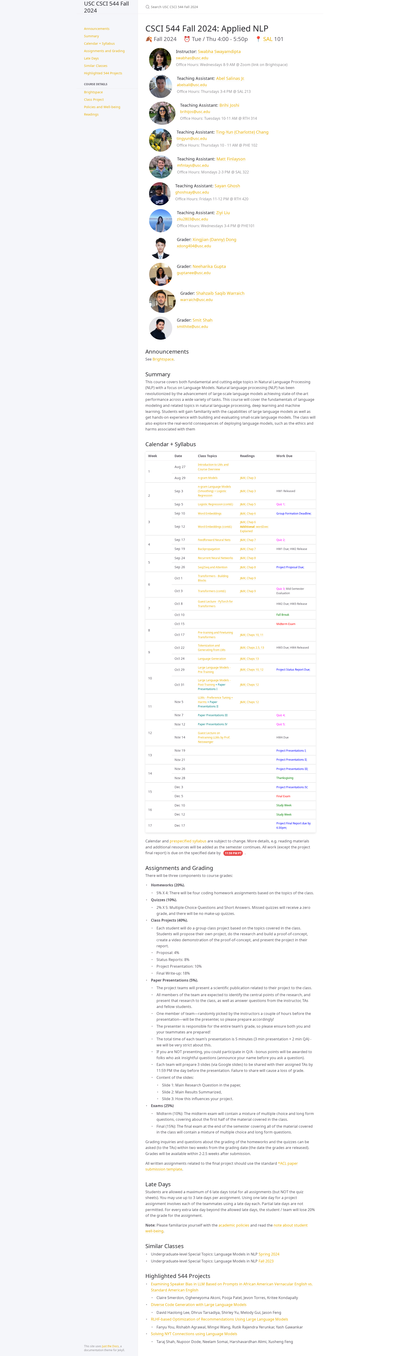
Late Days (91, 58)
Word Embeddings (210, 513)
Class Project (94, 99)
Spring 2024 (269, 1254)
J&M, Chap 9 (248, 578)
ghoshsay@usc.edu (192, 192)
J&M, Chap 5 (248, 504)
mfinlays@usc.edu (193, 165)
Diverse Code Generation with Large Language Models (199, 1304)
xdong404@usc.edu (194, 245)
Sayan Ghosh (227, 185)
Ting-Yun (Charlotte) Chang (242, 132)
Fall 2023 (266, 1261)
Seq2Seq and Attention (212, 567)
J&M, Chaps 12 (249, 685)
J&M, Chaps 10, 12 (251, 670)
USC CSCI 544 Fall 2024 (106, 7)
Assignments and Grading (104, 51)
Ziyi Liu (223, 212)
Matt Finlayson (230, 159)
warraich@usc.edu (196, 299)
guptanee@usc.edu (194, 272)
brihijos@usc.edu (195, 111)
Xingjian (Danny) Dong (214, 239)
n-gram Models (208, 478)
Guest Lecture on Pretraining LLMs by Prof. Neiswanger (214, 737)
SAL (268, 39)
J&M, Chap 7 (248, 540)
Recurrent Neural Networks (215, 558)
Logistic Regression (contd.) (215, 504)
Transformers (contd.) (212, 591)
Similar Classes (95, 65)
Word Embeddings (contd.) (215, 527)
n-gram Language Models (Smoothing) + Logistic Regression (214, 491)
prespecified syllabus (188, 841)
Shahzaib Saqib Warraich (220, 293)
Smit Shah (202, 320)
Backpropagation (209, 549)
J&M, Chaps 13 (249, 659)
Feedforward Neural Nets (214, 540)
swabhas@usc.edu (192, 57)
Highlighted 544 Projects (103, 73)
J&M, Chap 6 (248, 513)
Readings (91, 114)
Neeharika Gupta (209, 266)
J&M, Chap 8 (248, 558)
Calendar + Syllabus (99, 43)
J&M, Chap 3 (248, 478)
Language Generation (212, 659)
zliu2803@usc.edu (192, 219)
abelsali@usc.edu (192, 84)
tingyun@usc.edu (192, 138)
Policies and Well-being (102, 107)
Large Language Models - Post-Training (214, 682)
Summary (91, 36)
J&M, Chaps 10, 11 (251, 635)
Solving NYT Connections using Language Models (194, 1333)
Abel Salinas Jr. (230, 78)
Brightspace (93, 92)
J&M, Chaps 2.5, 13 (252, 648)
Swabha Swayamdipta (219, 51)
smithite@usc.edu (192, 326)
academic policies (234, 1225)
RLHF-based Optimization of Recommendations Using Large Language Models (219, 1319)
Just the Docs (110, 1346)
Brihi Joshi (229, 105)
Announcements (96, 28)
